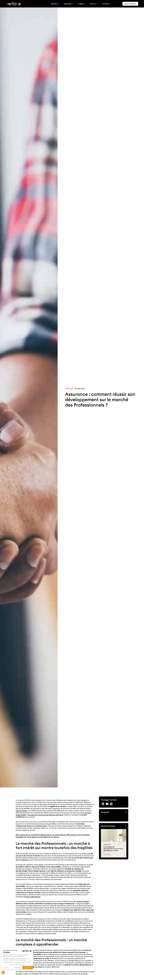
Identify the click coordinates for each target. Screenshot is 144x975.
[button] (3, 972)
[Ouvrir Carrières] (110, 4)
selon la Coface (21, 811)
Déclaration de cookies (25, 962)
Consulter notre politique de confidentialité (11, 962)
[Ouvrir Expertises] (73, 4)
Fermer (6, 967)
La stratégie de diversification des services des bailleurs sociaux (113, 848)
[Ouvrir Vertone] (97, 4)
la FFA (40, 865)
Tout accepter (27, 967)
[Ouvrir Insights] (85, 4)
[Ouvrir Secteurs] (59, 4)
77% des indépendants (32, 897)
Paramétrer (17, 967)
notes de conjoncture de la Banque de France (47, 815)
